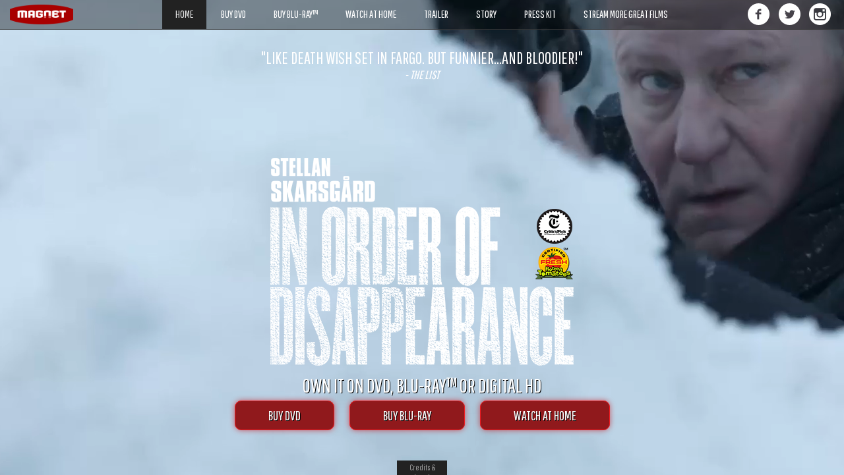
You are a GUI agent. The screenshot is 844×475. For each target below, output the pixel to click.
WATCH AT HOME (545, 415)
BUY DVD (284, 415)
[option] (422, 65)
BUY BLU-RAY (407, 415)
